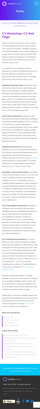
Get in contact (29, 303)
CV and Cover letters (11, 320)
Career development (11, 325)
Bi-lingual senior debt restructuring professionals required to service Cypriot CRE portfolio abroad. (20, 338)
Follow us (20, 23)
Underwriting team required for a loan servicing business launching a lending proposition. (17, 346)
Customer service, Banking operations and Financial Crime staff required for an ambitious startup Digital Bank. (20, 354)
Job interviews (9, 323)
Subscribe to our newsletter (13, 368)
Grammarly (33, 158)
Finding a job (8, 317)
